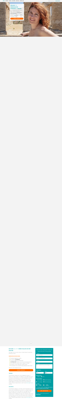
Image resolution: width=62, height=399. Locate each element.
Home (4, 0)
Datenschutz (38, 394)
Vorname (38, 353)
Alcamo (43, 376)
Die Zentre (13, 0)
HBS (38, 385)
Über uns (17, 0)
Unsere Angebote (17, 18)
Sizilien (10, 0)
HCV (41, 385)
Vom (37, 371)
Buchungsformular (29, 382)
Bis (45, 371)
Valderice (38, 376)
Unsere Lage (22, 0)
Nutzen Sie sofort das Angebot (31, 343)
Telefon (38, 360)
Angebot (6, 0)
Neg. (48, 385)
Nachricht (38, 363)
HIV (45, 385)
